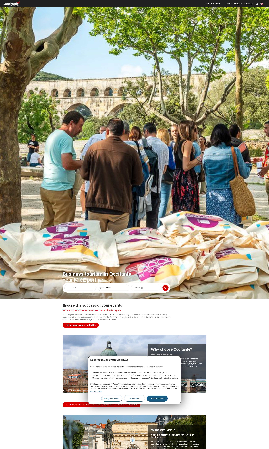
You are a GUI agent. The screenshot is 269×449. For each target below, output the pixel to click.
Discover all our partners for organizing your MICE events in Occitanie (102, 404)
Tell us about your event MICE (81, 325)
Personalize (134, 398)
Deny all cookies (112, 398)
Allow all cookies (157, 398)
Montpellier (183, 364)
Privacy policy (96, 391)
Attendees (106, 288)
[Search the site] (257, 3)
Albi (190, 364)
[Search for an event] (165, 288)
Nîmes (196, 364)
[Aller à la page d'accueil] (11, 3)
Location (72, 288)
